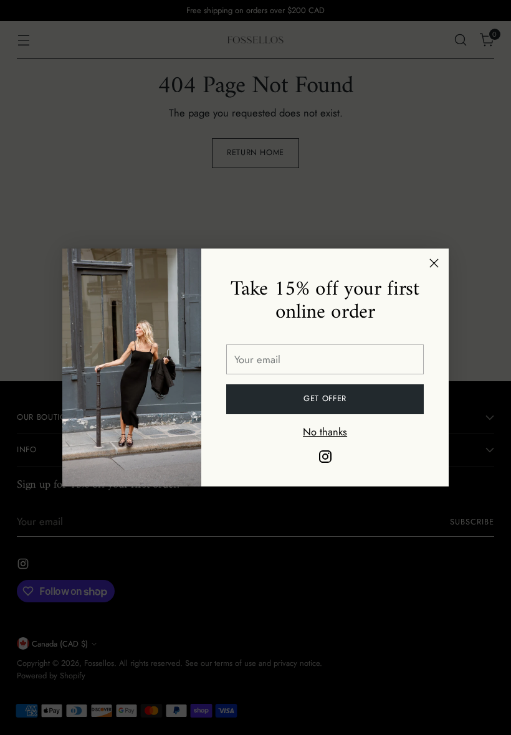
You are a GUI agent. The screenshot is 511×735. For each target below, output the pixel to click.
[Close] (434, 263)
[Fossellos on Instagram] (325, 458)
